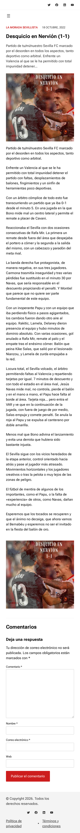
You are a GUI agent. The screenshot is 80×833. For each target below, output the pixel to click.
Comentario (14, 666)
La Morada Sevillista (22, 27)
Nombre (12, 723)
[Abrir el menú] (8, 15)
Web (9, 756)
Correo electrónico (18, 739)
